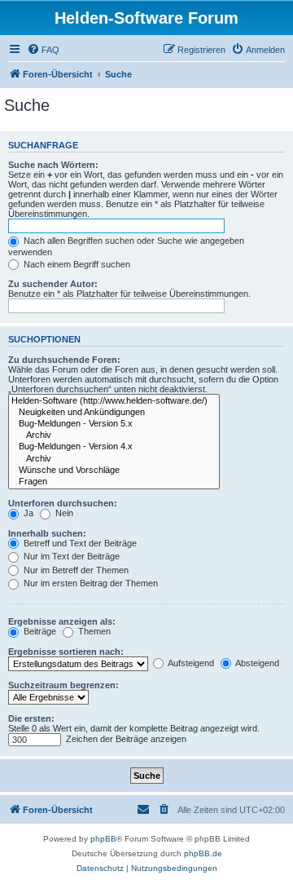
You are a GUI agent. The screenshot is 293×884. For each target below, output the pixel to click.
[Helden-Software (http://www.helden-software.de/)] (114, 401)
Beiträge (38, 631)
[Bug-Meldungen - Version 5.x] (114, 424)
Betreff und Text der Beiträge (79, 543)
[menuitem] (43, 50)
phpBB (103, 838)
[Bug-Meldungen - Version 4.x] (114, 447)
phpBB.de (203, 853)
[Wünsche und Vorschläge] (114, 470)
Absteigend (256, 663)
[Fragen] (114, 482)
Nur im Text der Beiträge (70, 556)
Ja (27, 513)
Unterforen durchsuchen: (62, 503)
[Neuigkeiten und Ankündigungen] (114, 412)
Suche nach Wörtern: (53, 165)
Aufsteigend (190, 663)
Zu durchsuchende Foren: (64, 360)
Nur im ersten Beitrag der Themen (89, 583)
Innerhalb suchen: (47, 533)
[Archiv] (114, 435)
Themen (93, 631)
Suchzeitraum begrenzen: (63, 685)
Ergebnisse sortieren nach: (66, 651)
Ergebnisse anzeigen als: (62, 621)
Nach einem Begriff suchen (75, 264)
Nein (63, 513)
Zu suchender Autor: (53, 284)
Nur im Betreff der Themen (75, 570)
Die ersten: (31, 718)
